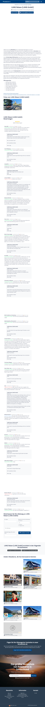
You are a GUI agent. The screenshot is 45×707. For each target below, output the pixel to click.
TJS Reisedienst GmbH (8, 634)
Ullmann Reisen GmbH (8, 586)
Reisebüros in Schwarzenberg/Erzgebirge (23, 4)
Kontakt (35, 693)
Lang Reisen (26, 571)
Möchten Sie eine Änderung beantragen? (11, 93)
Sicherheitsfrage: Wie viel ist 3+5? (9, 533)
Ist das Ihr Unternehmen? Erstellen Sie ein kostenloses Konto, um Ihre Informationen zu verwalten (22, 94)
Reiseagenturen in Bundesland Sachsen (14, 550)
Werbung (9, 694)
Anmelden (9, 695)
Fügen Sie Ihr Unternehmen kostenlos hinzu (22, 650)
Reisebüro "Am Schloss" (8, 602)
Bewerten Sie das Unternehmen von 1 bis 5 (24, 520)
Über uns (9, 693)
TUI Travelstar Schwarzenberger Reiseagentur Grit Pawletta (30, 587)
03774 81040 (15, 12)
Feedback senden (25, 533)
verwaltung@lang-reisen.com (27, 12)
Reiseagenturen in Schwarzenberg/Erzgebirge (29, 550)
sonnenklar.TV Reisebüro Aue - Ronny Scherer (11, 618)
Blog (9, 698)
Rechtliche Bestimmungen (22, 695)
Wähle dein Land (13, 705)
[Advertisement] (22, 23)
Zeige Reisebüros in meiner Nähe (23, 678)
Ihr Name (6, 519)
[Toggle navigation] (41, 2)
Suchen (34, 675)
